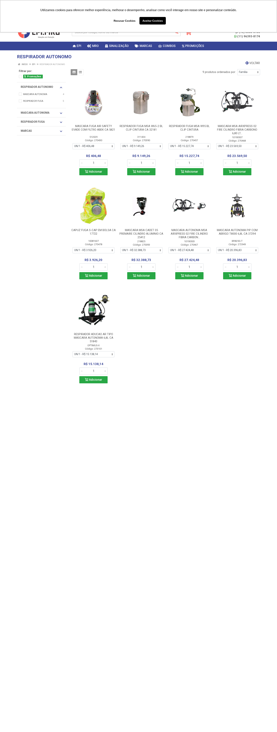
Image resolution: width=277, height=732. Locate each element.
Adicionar (95, 171)
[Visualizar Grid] (74, 72)
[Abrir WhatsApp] (267, 722)
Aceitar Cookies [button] (152, 20)
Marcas (26, 130)
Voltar (254, 63)
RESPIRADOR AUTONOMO (37, 86)
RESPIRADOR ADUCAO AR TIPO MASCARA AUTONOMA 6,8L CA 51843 (93, 337)
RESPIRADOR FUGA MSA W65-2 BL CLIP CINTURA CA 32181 (141, 127)
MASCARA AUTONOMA (35, 112)
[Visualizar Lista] (80, 72)
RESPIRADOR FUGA (33, 121)
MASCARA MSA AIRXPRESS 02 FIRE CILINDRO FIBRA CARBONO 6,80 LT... (237, 129)
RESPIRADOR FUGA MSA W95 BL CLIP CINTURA (189, 127)
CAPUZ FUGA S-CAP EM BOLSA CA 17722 (93, 231)
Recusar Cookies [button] (124, 20)
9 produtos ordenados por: (219, 72)
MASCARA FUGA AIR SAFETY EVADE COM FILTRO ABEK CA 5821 (93, 127)
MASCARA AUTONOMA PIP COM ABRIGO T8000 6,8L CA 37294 (237, 231)
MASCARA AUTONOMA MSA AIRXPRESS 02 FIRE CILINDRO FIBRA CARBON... (189, 233)
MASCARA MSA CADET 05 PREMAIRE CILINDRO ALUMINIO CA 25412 (141, 233)
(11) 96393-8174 (248, 36)
